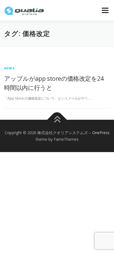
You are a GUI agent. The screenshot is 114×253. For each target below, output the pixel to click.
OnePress (101, 132)
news (9, 68)
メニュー (105, 10)
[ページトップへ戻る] (57, 119)
